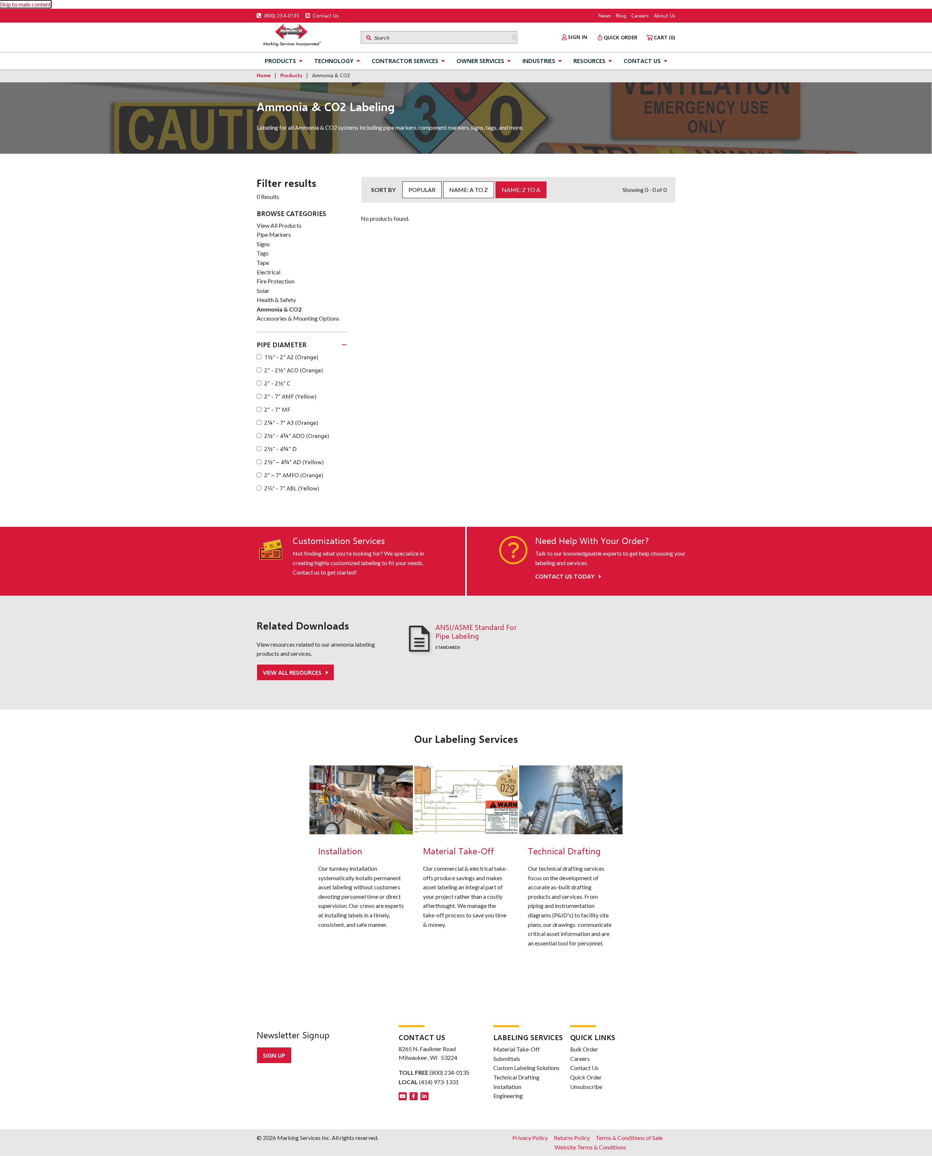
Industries (538, 60)
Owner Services (480, 60)
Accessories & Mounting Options (298, 318)
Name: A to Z (468, 189)
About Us (664, 15)
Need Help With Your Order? (592, 541)
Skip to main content (25, 4)
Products (280, 60)
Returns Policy (572, 1137)
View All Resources (293, 672)
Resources (589, 60)
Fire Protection (276, 281)
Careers (640, 15)
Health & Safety (276, 299)
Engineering (508, 1095)
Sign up (274, 1055)
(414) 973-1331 (439, 1081)
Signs (263, 243)
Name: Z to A (521, 189)
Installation (507, 1086)
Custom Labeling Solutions (526, 1067)
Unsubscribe (586, 1086)
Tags (263, 253)
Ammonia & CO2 (279, 309)
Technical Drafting (516, 1077)
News (605, 15)
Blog (621, 15)
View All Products (279, 225)
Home (263, 75)
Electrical (268, 272)
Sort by (383, 189)
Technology (334, 60)
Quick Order (586, 1077)
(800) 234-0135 (281, 15)
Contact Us (325, 15)
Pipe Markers (274, 234)
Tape (263, 262)
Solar (263, 290)
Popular (421, 189)
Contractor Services (405, 60)
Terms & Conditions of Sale (629, 1137)
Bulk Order (584, 1049)
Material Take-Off (516, 1049)
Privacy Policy (530, 1137)
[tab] (302, 345)
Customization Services (339, 541)
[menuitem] (574, 37)
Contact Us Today (565, 576)
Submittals (506, 1058)
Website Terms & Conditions (590, 1147)
